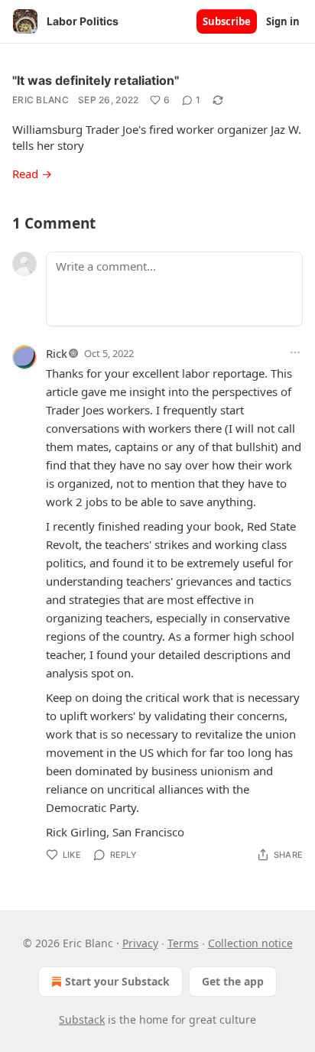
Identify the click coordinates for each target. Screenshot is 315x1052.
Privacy (140, 943)
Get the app (233, 981)
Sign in (283, 21)
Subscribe (227, 21)
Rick (56, 353)
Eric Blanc (40, 100)
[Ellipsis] (295, 352)
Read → (32, 173)
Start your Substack (117, 981)
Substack (82, 1019)
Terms (183, 943)
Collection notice (250, 943)
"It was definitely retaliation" (95, 80)
